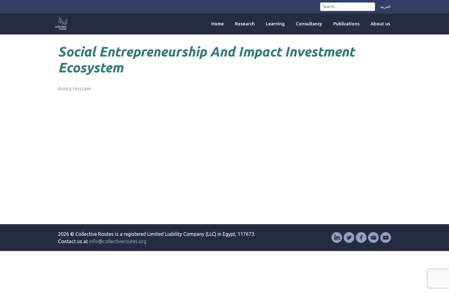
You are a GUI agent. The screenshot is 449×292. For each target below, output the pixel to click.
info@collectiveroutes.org (117, 241)
